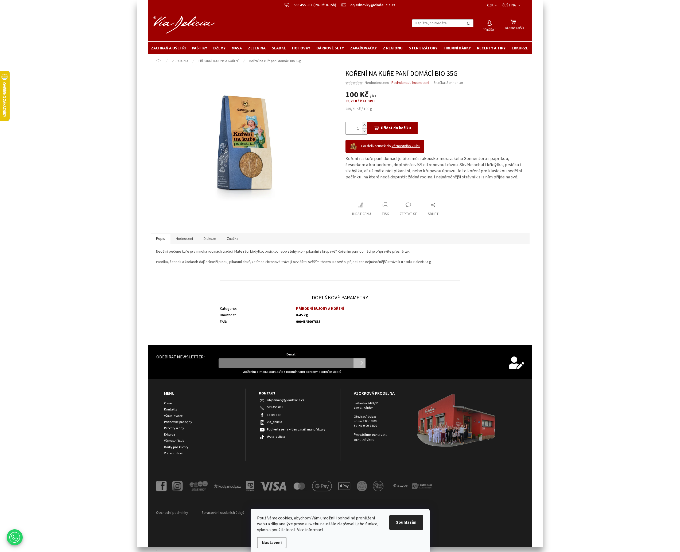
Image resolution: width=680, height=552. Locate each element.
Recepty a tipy (174, 428)
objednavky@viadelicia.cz (285, 400)
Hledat (468, 23)
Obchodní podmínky (172, 512)
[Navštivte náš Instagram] (177, 486)
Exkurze (169, 434)
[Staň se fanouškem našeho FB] (161, 486)
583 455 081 (275, 407)
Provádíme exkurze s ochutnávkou (370, 437)
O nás (168, 403)
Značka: (448, 82)
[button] (15, 537)
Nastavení (272, 543)
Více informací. (310, 530)
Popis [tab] (160, 238)
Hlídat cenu (361, 214)
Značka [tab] (232, 238)
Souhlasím (406, 522)
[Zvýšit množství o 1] (364, 125)
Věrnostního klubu (406, 146)
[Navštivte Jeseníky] (198, 486)
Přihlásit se (359, 363)
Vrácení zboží (173, 453)
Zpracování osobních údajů (222, 512)
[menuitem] (168, 48)
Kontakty (170, 409)
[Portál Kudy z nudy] (227, 485)
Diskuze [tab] (210, 238)
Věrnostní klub (174, 441)
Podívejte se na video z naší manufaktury (296, 429)
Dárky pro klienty (176, 447)
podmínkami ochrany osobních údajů (313, 371)
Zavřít (355, 193)
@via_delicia (276, 436)
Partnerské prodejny (178, 422)
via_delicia (274, 422)
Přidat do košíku (396, 128)
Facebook (274, 414)
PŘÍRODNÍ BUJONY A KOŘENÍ (320, 308)
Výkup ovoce (173, 416)
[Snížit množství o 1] (364, 131)
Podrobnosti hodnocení (410, 82)
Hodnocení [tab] (184, 238)
